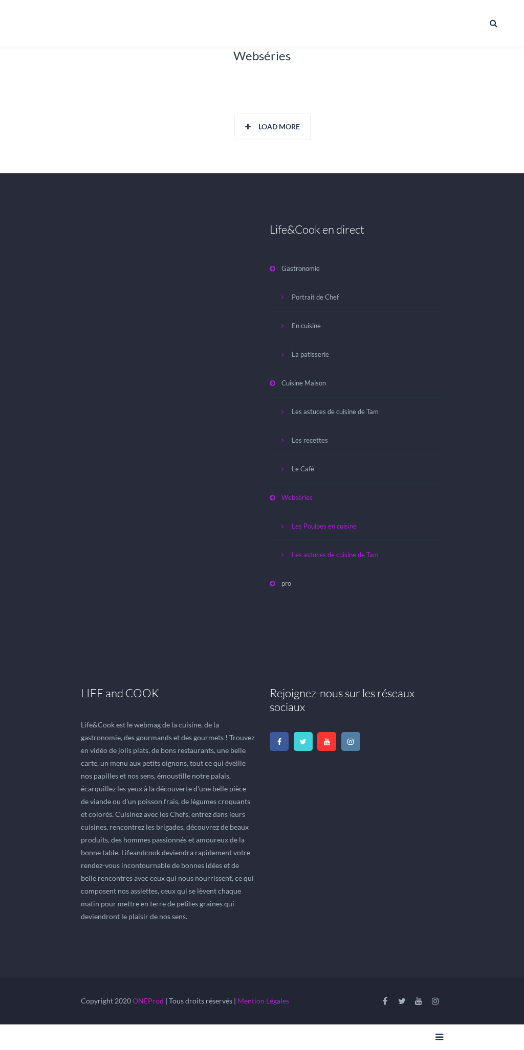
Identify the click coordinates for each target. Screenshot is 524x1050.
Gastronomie (300, 268)
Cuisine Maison (303, 383)
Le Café (303, 469)
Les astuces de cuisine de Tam (335, 411)
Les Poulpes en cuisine (324, 526)
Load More (279, 126)
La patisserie (310, 354)
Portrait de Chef (315, 297)
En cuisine (306, 326)
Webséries (297, 497)
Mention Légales (263, 1000)
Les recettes (310, 440)
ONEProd (148, 1000)
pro (286, 583)
